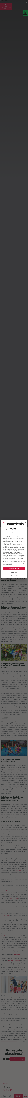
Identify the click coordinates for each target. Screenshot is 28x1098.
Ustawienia (14, 572)
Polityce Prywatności (17, 544)
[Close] (26, 523)
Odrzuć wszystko (14, 575)
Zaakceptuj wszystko (14, 568)
